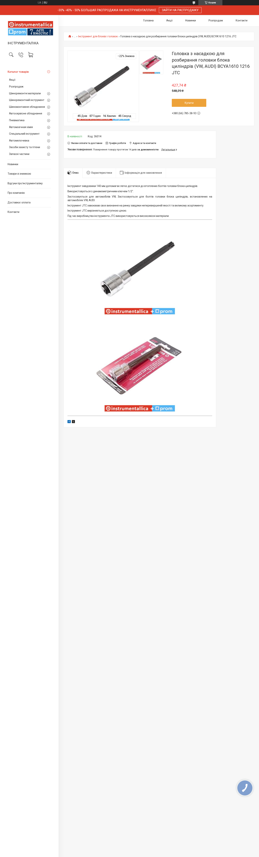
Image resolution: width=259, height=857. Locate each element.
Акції (12, 79)
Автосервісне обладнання (25, 113)
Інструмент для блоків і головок (98, 36)
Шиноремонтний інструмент (26, 100)
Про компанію (16, 192)
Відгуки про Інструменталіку (25, 183)
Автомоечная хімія (21, 127)
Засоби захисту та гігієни (24, 147)
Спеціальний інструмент (24, 133)
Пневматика (16, 120)
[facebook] (69, 422)
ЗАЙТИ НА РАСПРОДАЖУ (180, 10)
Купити (189, 102)
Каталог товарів (18, 71)
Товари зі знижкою (19, 173)
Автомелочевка (19, 140)
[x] (73, 422)
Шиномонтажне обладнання (27, 106)
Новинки (13, 164)
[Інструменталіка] (29, 28)
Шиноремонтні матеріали (25, 93)
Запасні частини (19, 153)
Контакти (13, 211)
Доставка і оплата (19, 202)
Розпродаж (16, 86)
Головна (148, 20)
